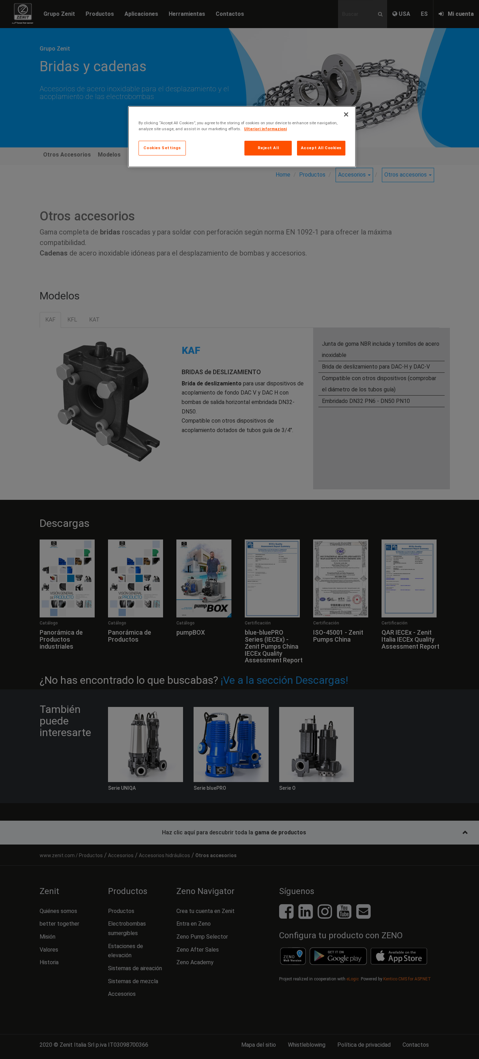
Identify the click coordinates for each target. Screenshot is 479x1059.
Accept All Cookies (321, 147)
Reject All (268, 147)
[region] (242, 136)
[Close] (346, 114)
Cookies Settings (162, 147)
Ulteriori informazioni (265, 128)
